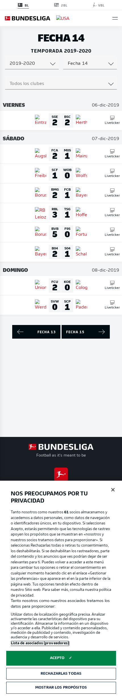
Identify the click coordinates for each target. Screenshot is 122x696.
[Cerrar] (113, 490)
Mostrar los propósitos (61, 687)
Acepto (57, 658)
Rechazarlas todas (61, 674)
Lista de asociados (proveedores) (40, 643)
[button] (115, 18)
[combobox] (32, 63)
